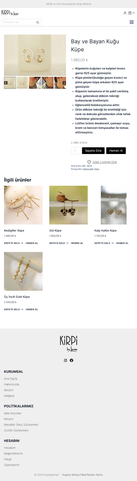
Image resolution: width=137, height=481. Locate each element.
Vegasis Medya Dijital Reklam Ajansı (82, 474)
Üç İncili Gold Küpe (17, 296)
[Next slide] (64, 83)
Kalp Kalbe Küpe (105, 230)
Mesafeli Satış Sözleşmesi (21, 424)
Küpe (96, 169)
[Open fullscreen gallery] (62, 72)
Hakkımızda (11, 384)
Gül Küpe (55, 230)
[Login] (125, 13)
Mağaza (9, 395)
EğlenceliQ (88, 169)
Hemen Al (116, 150)
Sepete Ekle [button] (12, 243)
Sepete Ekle (93, 150)
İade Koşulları (12, 413)
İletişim (8, 390)
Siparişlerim (11, 465)
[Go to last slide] (6, 83)
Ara (37, 22)
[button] (10, 83)
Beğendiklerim (13, 453)
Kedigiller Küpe (14, 230)
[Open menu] (131, 22)
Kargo (8, 459)
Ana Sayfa (10, 378)
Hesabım (10, 447)
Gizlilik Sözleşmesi (16, 430)
